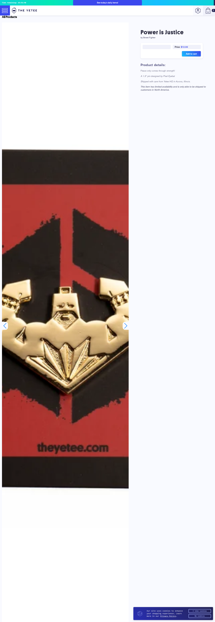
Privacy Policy (168, 616)
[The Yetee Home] (24, 10)
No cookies (200, 616)
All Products (9, 16)
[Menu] (5, 10)
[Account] (198, 10)
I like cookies (200, 611)
